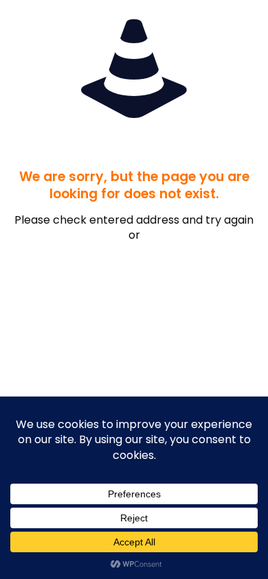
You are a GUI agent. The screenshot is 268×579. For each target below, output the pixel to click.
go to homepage (141, 273)
